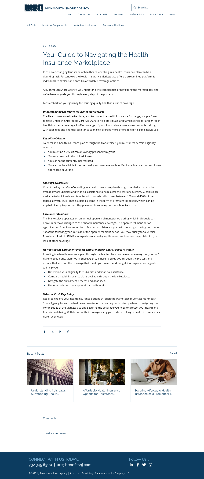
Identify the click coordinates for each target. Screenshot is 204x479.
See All (173, 353)
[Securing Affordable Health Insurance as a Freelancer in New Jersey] (154, 372)
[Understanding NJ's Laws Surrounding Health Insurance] (50, 372)
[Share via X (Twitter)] (52, 331)
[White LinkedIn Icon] (131, 465)
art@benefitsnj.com (74, 464)
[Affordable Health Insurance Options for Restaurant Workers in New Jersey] (102, 372)
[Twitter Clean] (144, 465)
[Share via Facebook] (44, 331)
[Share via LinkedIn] (60, 331)
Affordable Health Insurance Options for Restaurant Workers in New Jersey (101, 392)
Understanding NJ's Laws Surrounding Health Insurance (48, 392)
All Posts (31, 25)
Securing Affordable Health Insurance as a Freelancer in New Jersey (153, 392)
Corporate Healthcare (114, 25)
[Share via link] (67, 331)
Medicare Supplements (54, 25)
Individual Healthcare (85, 25)
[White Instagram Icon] (150, 465)
